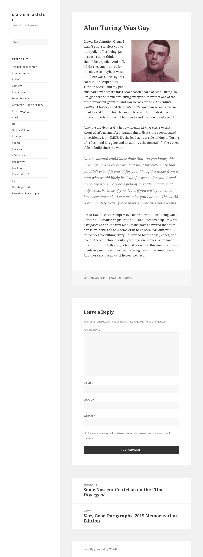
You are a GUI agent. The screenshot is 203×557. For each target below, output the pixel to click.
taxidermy (18, 162)
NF (13, 124)
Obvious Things (21, 130)
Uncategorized (21, 187)
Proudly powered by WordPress (103, 549)
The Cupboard (20, 174)
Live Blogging (20, 111)
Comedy (17, 86)
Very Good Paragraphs (25, 193)
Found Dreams (20, 98)
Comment (92, 330)
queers (16, 143)
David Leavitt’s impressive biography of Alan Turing (131, 215)
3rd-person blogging (24, 67)
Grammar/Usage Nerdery (27, 105)
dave (113, 278)
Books (15, 79)
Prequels (17, 136)
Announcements (22, 73)
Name (89, 383)
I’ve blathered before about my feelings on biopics (120, 240)
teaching (17, 168)
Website (89, 416)
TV (13, 181)
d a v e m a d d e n (29, 16)
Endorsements (20, 92)
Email (89, 400)
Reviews (17, 149)
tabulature (18, 155)
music (15, 117)
